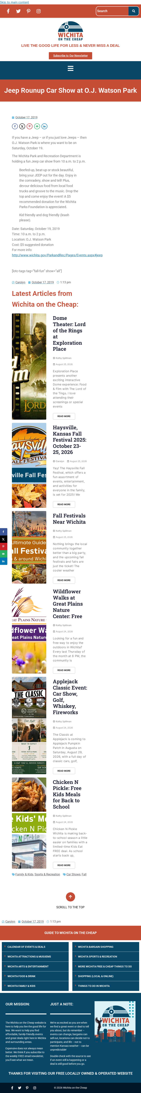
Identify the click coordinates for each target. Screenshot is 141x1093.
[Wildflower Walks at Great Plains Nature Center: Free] (29, 630)
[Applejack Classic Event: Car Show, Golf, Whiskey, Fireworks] (29, 725)
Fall (84, 874)
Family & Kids (24, 874)
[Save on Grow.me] (52, 126)
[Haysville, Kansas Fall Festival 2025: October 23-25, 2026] (29, 465)
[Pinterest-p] (28, 11)
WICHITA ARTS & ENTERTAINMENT (28, 966)
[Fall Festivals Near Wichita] (29, 547)
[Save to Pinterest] (29, 126)
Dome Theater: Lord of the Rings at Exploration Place (69, 333)
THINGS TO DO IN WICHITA (94, 985)
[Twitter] (18, 11)
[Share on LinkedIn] (44, 126)
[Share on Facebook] (15, 126)
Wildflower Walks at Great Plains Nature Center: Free (68, 603)
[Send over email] (37, 126)
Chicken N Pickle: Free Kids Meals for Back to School (67, 794)
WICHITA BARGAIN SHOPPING (95, 946)
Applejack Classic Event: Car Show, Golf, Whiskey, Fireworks (70, 697)
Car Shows (73, 874)
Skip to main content (14, 2)
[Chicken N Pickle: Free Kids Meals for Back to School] (29, 823)
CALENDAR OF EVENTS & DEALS (26, 946)
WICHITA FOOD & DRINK (21, 976)
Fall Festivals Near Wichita (69, 518)
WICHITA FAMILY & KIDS (21, 985)
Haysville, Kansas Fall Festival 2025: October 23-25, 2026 (69, 439)
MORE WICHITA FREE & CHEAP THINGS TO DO (105, 966)
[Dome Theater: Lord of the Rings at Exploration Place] (29, 366)
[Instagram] (38, 11)
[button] (35, 947)
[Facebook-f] (8, 11)
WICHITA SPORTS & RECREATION (97, 956)
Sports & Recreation (47, 874)
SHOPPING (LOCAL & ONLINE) (95, 976)
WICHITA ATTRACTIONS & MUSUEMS (29, 956)
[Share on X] (22, 126)
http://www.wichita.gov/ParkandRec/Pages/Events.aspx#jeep (57, 255)
